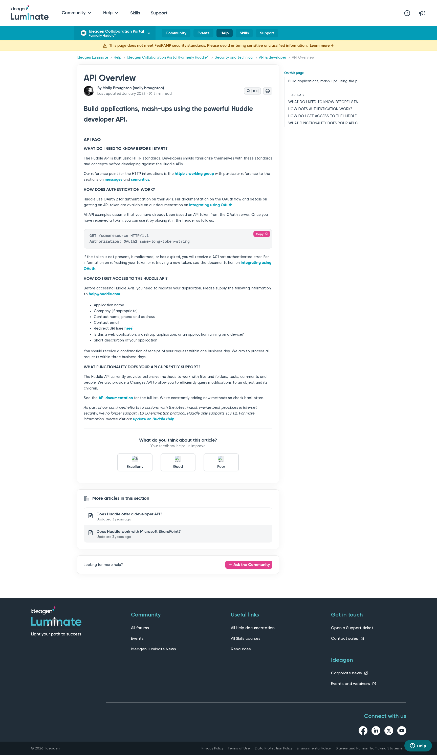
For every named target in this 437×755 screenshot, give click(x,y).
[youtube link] (401, 731)
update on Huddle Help (153, 419)
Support (159, 13)
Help (224, 34)
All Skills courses (245, 638)
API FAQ (297, 95)
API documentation (116, 398)
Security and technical (234, 57)
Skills (135, 13)
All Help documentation (253, 627)
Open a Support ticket (352, 627)
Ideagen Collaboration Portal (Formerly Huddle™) (168, 57)
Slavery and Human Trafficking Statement (371, 748)
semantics (140, 179)
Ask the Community (251, 564)
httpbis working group (194, 173)
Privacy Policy (213, 748)
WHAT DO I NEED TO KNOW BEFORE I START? (324, 102)
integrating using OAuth (210, 205)
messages (113, 179)
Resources (241, 649)
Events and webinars (351, 683)
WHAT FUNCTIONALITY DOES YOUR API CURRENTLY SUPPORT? (324, 123)
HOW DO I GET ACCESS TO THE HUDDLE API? (324, 116)
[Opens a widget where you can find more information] (418, 746)
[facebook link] (363, 731)
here (128, 328)
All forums (140, 627)
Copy (260, 234)
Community (176, 34)
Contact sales (345, 638)
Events (203, 33)
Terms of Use (239, 748)
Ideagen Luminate (92, 57)
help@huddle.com (104, 294)
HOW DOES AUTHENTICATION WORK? (320, 109)
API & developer (272, 57)
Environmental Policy (314, 748)
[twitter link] (388, 731)
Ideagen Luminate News (153, 649)
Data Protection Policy (274, 748)
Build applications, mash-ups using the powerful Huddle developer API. (324, 81)
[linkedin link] (376, 731)
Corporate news (347, 673)
